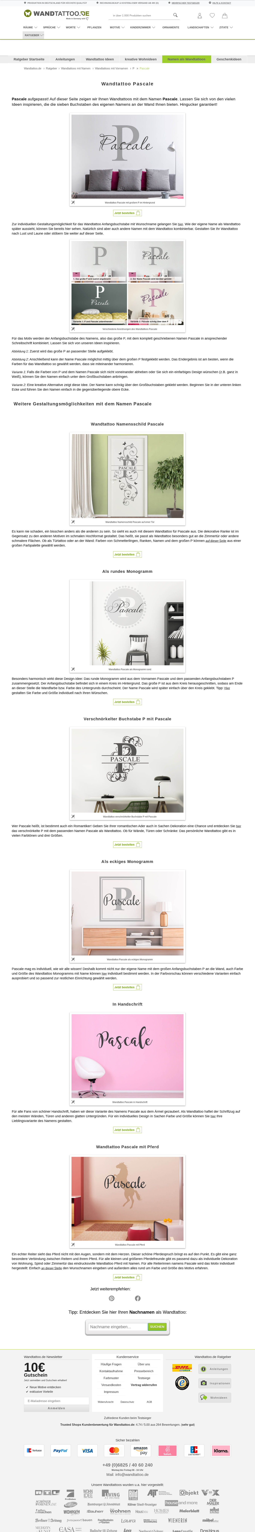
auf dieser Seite (216, 540)
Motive (115, 27)
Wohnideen (218, 1397)
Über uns (144, 1364)
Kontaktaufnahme (111, 1371)
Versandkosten (111, 1385)
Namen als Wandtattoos (187, 59)
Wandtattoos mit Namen (75, 68)
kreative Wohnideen (141, 59)
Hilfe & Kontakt (221, 3)
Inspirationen (220, 1383)
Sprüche (49, 27)
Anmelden (56, 1408)
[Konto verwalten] (199, 16)
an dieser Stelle (51, 1268)
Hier (227, 688)
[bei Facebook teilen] (129, 1299)
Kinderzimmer (140, 27)
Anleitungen (65, 59)
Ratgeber (51, 68)
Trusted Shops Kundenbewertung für (97, 1424)
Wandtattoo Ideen (100, 59)
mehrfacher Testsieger (186, 3)
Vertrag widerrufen (144, 1385)
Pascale (145, 68)
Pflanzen (94, 27)
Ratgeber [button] (32, 35)
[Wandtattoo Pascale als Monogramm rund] (127, 623)
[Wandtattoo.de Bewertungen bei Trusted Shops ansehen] (182, 1389)
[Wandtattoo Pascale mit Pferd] (127, 1199)
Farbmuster (111, 1378)
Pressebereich (143, 1371)
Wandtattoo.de (32, 68)
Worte (71, 27)
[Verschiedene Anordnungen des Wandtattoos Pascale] (127, 282)
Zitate (223, 27)
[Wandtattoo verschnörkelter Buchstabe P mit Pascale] (127, 771)
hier (180, 224)
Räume (28, 27)
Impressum (111, 1391)
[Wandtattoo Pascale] (127, 156)
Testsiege (144, 1378)
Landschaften (198, 27)
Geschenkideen (229, 59)
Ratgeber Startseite (29, 59)
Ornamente (170, 27)
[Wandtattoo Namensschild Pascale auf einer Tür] (127, 476)
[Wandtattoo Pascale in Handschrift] (127, 1056)
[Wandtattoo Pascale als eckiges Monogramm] (127, 913)
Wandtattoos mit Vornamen (111, 68)
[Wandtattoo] (56, 13)
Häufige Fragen (111, 1364)
